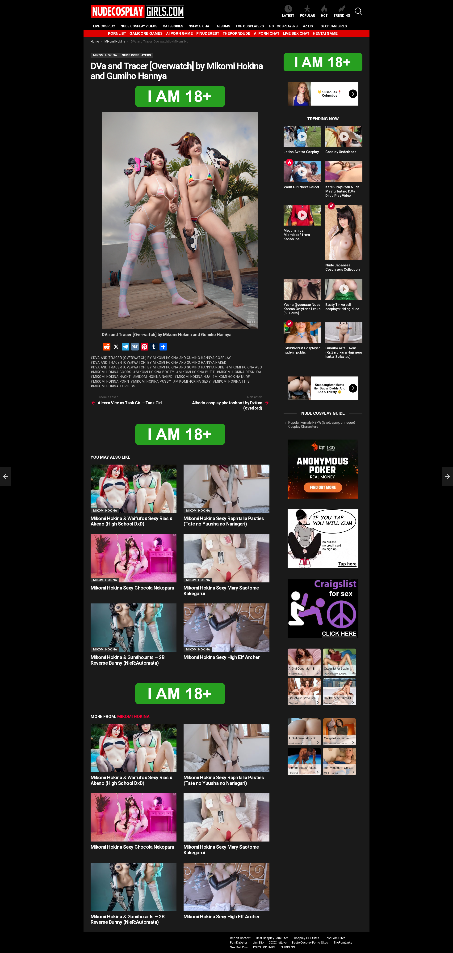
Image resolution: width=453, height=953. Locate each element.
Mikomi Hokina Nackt (112, 377)
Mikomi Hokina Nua (193, 377)
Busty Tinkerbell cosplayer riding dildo (342, 307)
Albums (223, 26)
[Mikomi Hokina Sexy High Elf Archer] (226, 627)
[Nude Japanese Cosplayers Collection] (343, 233)
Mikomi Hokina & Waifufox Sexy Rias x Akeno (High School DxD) (131, 521)
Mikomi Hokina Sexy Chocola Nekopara (132, 588)
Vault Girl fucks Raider (301, 187)
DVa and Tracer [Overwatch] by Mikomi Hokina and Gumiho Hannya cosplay (162, 358)
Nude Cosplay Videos (139, 26)
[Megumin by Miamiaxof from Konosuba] (302, 215)
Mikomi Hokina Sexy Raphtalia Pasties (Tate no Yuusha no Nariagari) (224, 521)
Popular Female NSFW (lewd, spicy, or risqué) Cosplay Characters (321, 425)
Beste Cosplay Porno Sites (310, 942)
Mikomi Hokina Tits (232, 381)
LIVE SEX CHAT (296, 33)
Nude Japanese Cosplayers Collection (342, 267)
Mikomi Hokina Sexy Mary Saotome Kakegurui (221, 590)
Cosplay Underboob (341, 152)
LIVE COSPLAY (104, 26)
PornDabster (238, 942)
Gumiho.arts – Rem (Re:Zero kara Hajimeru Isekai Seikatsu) (343, 352)
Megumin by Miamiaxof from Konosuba (297, 234)
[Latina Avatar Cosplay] (302, 136)
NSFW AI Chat (200, 26)
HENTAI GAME (325, 33)
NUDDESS (288, 947)
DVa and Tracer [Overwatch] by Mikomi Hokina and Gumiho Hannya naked (159, 362)
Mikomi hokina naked (154, 377)
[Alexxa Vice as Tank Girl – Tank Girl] (5, 476)
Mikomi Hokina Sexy (193, 381)
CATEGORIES (173, 26)
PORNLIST (117, 33)
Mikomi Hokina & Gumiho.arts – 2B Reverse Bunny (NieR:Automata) (127, 660)
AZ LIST (309, 26)
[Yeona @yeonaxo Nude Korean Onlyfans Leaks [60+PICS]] (302, 289)
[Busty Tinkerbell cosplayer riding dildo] (343, 289)
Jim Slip (258, 942)
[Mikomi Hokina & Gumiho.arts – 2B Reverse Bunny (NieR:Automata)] (133, 627)
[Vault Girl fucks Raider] (302, 171)
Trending (341, 15)
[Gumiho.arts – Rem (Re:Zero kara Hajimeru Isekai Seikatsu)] (343, 332)
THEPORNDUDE (236, 33)
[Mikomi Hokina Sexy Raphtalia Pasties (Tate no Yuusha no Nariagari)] (226, 489)
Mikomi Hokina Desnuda (240, 372)
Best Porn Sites (335, 938)
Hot (324, 15)
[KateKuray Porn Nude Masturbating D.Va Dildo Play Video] (343, 171)
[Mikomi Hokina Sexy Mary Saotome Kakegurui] (226, 558)
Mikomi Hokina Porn (111, 381)
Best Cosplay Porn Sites (272, 938)
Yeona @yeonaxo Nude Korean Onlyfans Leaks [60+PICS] (302, 309)
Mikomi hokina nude (232, 377)
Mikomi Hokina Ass (245, 367)
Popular (307, 15)
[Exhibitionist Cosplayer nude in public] (302, 332)
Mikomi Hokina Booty (155, 372)
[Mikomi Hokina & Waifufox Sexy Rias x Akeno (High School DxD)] (133, 489)
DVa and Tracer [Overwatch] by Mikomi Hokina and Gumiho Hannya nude (158, 367)
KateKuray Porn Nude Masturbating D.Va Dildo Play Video (342, 191)
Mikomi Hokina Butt (197, 372)
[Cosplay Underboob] (343, 136)
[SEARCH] (358, 11)
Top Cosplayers (249, 26)
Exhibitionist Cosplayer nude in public (302, 350)
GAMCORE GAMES (146, 33)
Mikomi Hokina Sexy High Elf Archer (222, 657)
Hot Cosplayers (283, 26)
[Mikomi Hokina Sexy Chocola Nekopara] (133, 558)
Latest (288, 15)
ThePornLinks (342, 942)
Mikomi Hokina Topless (114, 386)
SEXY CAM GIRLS (334, 26)
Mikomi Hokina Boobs (112, 372)
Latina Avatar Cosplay (301, 152)
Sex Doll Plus (239, 947)
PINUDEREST (207, 33)
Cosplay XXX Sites (306, 938)
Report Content (240, 938)
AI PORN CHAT (266, 33)
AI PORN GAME (179, 33)
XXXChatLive (277, 942)
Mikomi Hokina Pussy (152, 381)
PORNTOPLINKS (264, 947)
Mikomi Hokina (105, 510)
